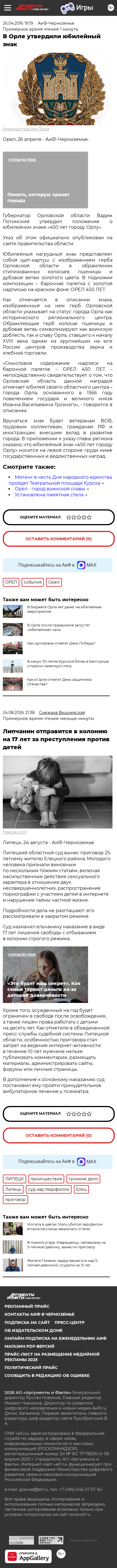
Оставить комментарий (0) (59, 538)
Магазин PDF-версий (30, 1346)
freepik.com (15, 832)
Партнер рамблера (83, 1540)
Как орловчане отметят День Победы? (61, 643)
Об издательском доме (33, 1330)
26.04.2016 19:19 (18, 23)
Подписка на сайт (27, 1322)
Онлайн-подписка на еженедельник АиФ (55, 1338)
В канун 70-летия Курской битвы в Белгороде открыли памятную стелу (68, 663)
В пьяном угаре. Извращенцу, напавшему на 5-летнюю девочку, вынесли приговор (66, 1244)
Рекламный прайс (27, 1306)
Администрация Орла (26, 129)
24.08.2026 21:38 (19, 712)
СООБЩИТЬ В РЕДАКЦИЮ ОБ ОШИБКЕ (47, 1375)
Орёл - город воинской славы (50, 488)
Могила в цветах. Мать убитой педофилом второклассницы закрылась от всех (65, 1226)
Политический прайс (31, 1367)
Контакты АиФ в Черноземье (39, 1314)
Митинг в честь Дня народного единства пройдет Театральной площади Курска (60, 480)
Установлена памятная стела (49, 494)
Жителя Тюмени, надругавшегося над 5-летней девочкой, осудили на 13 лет (63, 1262)
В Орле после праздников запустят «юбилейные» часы (58, 627)
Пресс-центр (70, 1322)
